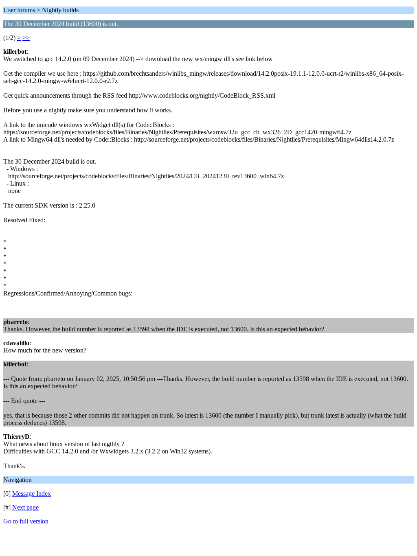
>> (26, 37)
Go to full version (25, 521)
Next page (25, 507)
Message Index (31, 493)
